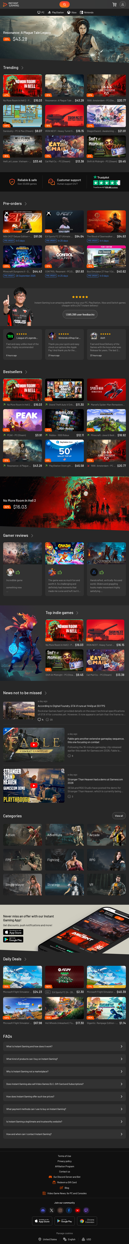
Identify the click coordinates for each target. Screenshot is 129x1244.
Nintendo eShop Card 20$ (69, 337)
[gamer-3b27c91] (94, 572)
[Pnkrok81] (52, 336)
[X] (51, 1210)
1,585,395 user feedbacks (80, 314)
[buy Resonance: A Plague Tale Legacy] (64, 39)
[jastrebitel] (10, 572)
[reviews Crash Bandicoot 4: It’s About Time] (64, 553)
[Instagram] (60, 1210)
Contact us (64, 1171)
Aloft (102, 337)
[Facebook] (69, 1210)
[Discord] (43, 1210)
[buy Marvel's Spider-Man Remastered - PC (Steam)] (106, 390)
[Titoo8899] (94, 336)
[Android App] (65, 1221)
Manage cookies (64, 1233)
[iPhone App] (42, 1221)
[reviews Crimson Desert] (22, 553)
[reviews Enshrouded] (106, 553)
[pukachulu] (52, 572)
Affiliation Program (64, 1166)
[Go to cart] (114, 4)
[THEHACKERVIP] (10, 336)
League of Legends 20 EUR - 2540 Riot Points (26, 337)
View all (119, 815)
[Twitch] (86, 1210)
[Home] (11, 4)
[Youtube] (77, 1210)
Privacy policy (65, 1161)
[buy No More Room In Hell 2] (64, 503)
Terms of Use (64, 1156)
